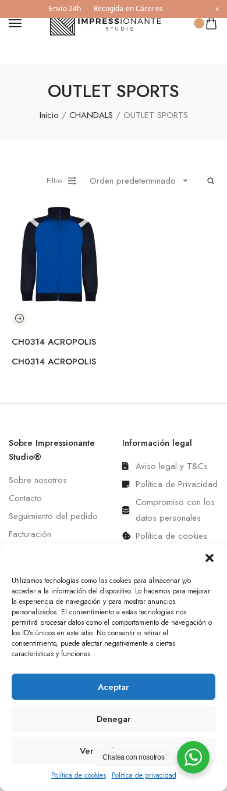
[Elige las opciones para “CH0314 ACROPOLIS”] (19, 318)
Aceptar (113, 687)
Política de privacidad (144, 775)
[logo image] (108, 22)
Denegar (114, 719)
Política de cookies (78, 775)
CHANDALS (91, 115)
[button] (209, 558)
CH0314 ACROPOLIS (54, 341)
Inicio (49, 115)
